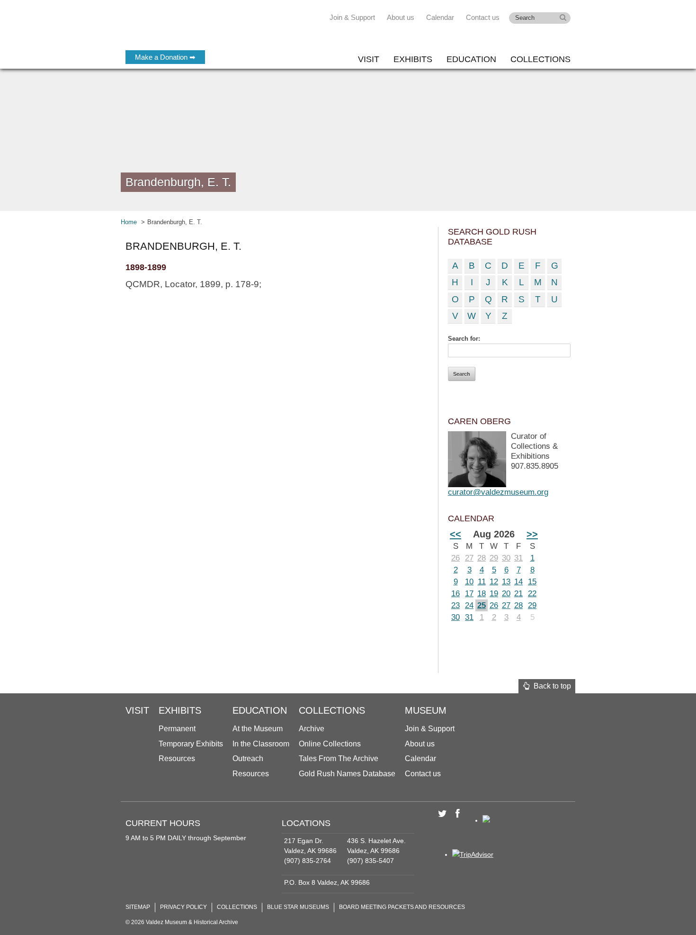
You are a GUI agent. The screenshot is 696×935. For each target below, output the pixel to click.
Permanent (177, 729)
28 (481, 558)
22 (532, 593)
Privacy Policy (183, 907)
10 (469, 581)
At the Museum (257, 729)
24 (469, 605)
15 (532, 581)
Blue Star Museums (298, 907)
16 (455, 593)
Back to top (550, 686)
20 (506, 593)
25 (481, 605)
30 (506, 558)
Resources (177, 758)
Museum (425, 710)
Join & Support (352, 17)
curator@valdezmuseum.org (498, 492)
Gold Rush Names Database (347, 774)
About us (400, 17)
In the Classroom (260, 744)
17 (469, 593)
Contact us (483, 17)
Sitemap (137, 907)
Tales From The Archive (338, 758)
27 (469, 558)
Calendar (440, 17)
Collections (540, 59)
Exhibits (412, 59)
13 (506, 581)
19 (494, 593)
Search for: (464, 338)
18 (481, 593)
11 (482, 581)
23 (455, 605)
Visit (368, 59)
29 (494, 558)
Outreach (247, 758)
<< (455, 534)
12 (494, 581)
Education (471, 59)
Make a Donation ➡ (165, 57)
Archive (311, 729)
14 (518, 581)
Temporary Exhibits (191, 744)
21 (518, 593)
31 (518, 558)
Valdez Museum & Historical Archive (188, 28)
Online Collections (330, 744)
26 (455, 558)
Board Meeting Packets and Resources (402, 907)
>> (532, 534)
